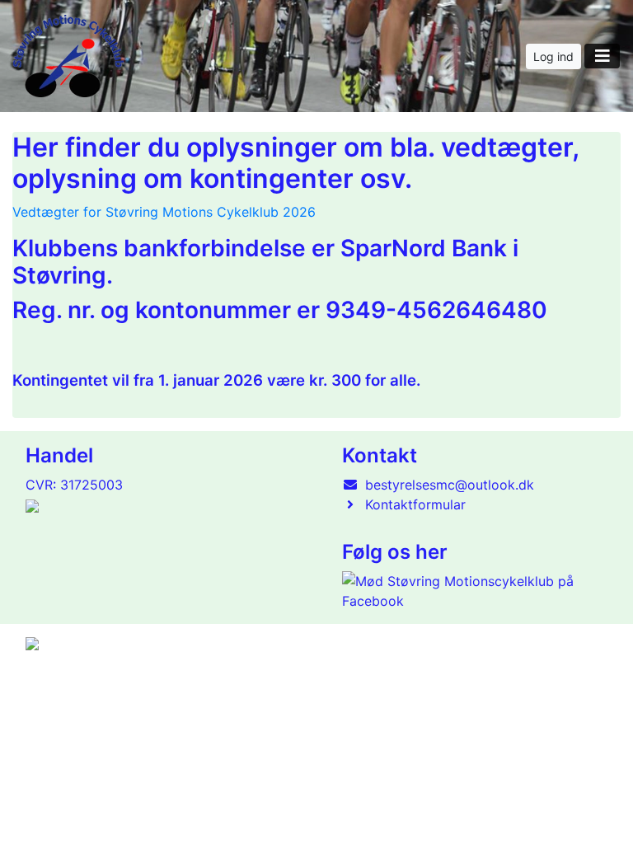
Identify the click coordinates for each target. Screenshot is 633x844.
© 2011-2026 (59, 727)
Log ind (553, 56)
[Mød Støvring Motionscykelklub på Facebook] (471, 591)
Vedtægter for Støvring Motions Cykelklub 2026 (164, 212)
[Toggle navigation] (602, 56)
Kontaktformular (415, 504)
